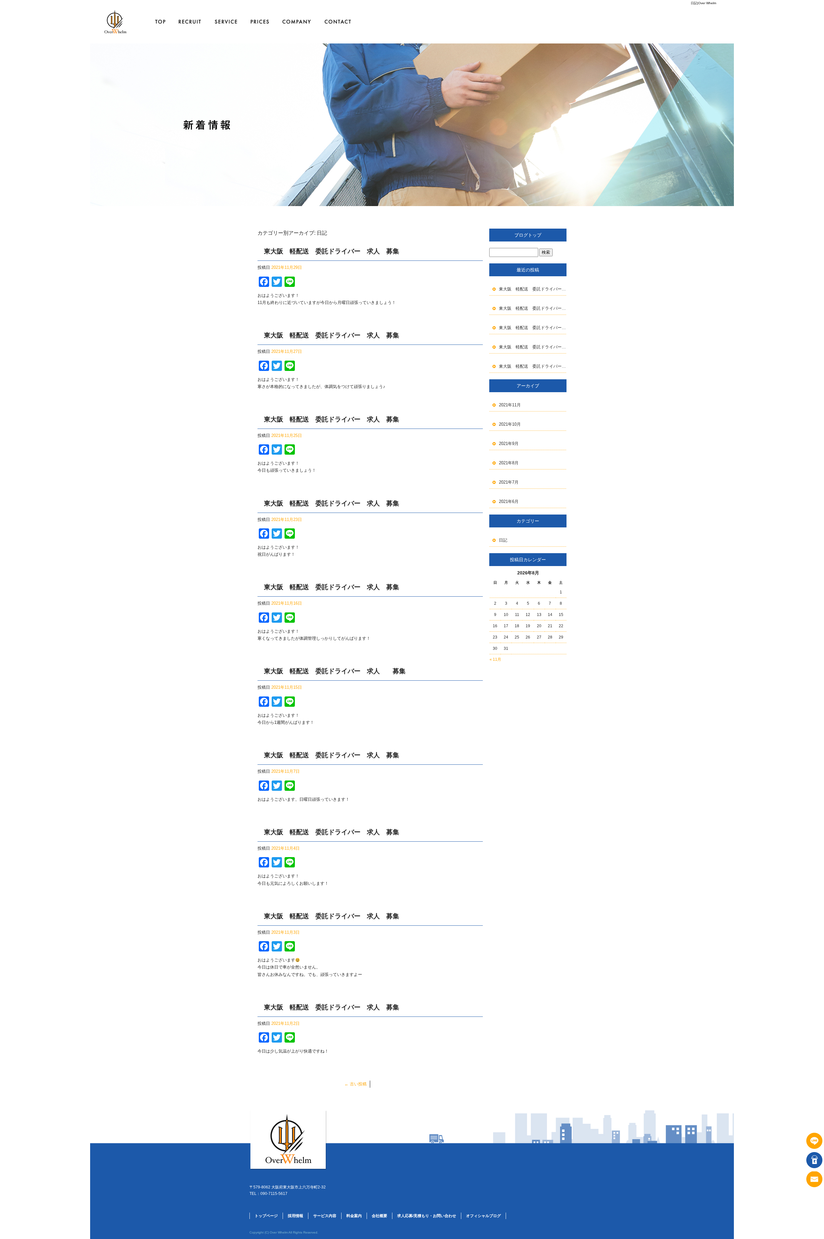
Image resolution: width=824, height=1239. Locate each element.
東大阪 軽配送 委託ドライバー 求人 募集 (331, 251)
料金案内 (259, 22)
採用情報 (191, 22)
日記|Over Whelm (703, 3)
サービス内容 (227, 22)
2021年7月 (509, 482)
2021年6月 (509, 501)
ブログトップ (527, 235)
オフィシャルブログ (483, 1216)
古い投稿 (355, 1084)
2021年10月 (510, 424)
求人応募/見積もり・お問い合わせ (339, 22)
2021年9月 (509, 443)
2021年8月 (509, 462)
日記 (503, 540)
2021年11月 (510, 404)
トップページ (157, 22)
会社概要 (296, 22)
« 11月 (495, 659)
